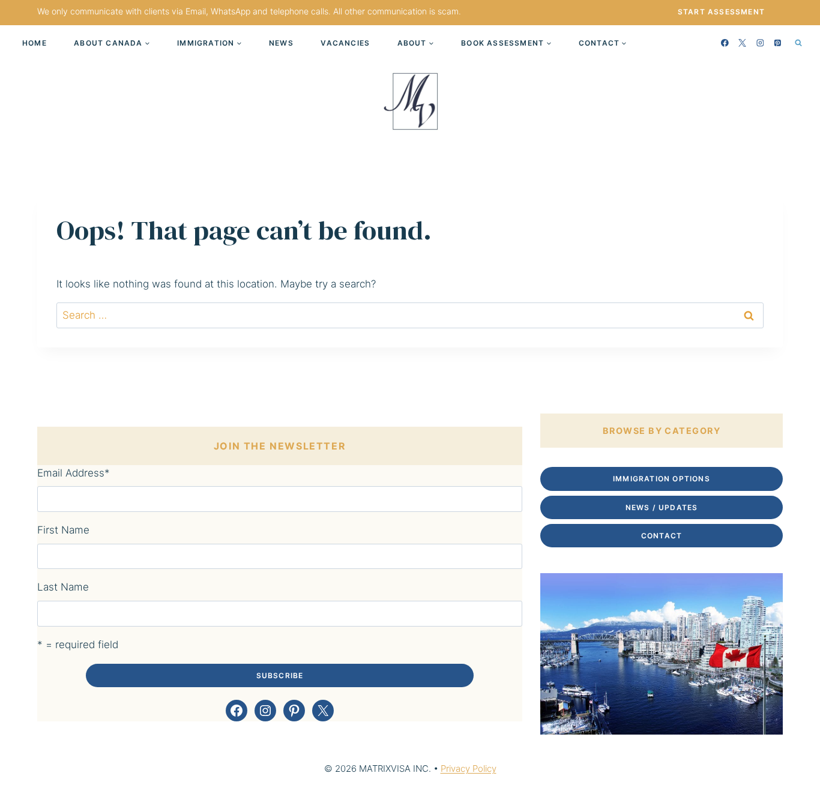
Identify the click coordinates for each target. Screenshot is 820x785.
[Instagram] (760, 42)
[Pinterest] (778, 42)
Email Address (73, 473)
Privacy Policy (468, 768)
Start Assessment (721, 11)
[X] (742, 42)
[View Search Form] (798, 42)
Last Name (63, 587)
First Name (63, 530)
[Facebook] (725, 42)
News (281, 42)
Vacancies (345, 42)
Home (34, 42)
